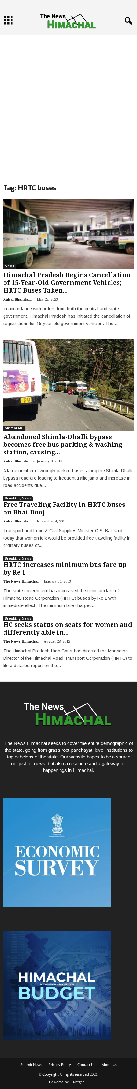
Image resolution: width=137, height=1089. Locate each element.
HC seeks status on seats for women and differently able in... (67, 628)
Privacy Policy (59, 1064)
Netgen (79, 1081)
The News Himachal (21, 581)
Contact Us (86, 1064)
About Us (109, 1064)
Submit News (31, 1064)
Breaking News (18, 498)
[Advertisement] (68, 103)
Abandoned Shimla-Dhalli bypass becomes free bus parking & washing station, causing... (62, 444)
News (9, 266)
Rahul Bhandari (17, 299)
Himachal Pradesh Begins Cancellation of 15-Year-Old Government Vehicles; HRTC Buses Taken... (67, 282)
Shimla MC (14, 428)
